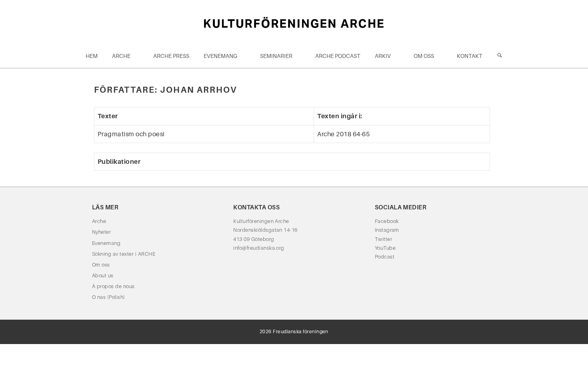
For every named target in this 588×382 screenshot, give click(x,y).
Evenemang (220, 56)
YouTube (385, 248)
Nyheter (101, 232)
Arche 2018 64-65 (343, 134)
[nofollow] (500, 56)
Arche (121, 56)
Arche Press (171, 56)
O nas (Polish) (108, 297)
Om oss (424, 56)
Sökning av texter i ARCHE (123, 254)
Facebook (387, 221)
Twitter (383, 239)
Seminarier (276, 56)
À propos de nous (113, 286)
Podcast (384, 257)
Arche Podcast (337, 56)
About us (103, 276)
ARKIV (383, 56)
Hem (92, 56)
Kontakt (469, 56)
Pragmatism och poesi (131, 134)
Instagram (387, 230)
